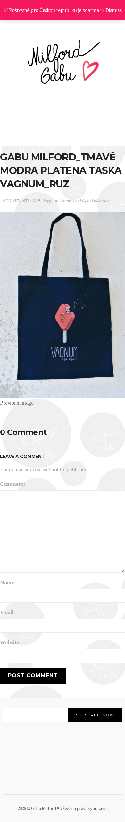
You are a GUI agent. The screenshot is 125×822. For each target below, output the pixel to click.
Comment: (12, 483)
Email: (7, 612)
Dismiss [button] (113, 9)
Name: (8, 582)
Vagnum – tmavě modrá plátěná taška (75, 201)
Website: (10, 642)
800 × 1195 (31, 201)
